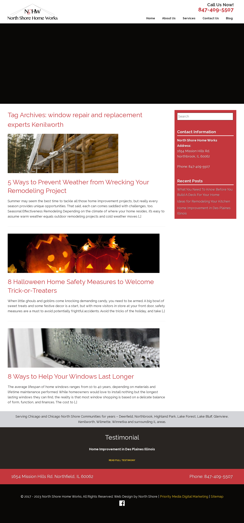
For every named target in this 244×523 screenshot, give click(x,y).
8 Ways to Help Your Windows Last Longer (71, 376)
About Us (169, 18)
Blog (229, 18)
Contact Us (211, 18)
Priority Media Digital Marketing (184, 496)
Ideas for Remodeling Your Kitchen (203, 201)
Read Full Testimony (122, 460)
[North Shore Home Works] (33, 12)
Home (150, 18)
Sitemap (217, 496)
